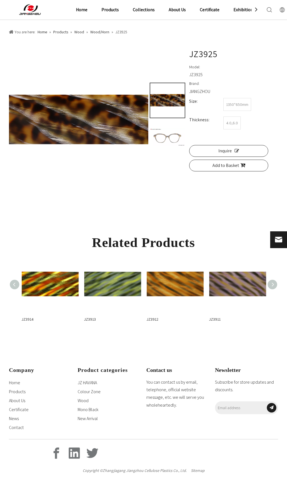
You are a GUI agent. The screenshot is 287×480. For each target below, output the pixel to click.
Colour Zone (89, 392)
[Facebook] (56, 453)
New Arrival (88, 418)
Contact (16, 427)
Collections (144, 10)
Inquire (225, 151)
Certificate (209, 10)
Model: (194, 66)
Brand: (194, 83)
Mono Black (88, 410)
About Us (177, 10)
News (14, 418)
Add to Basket (225, 165)
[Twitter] (92, 453)
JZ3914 (28, 319)
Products (110, 10)
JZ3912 (152, 319)
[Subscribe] (271, 408)
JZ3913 (90, 319)
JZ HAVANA (87, 383)
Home (81, 10)
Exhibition (243, 10)
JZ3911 (215, 319)
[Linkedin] (74, 453)
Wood (83, 401)
